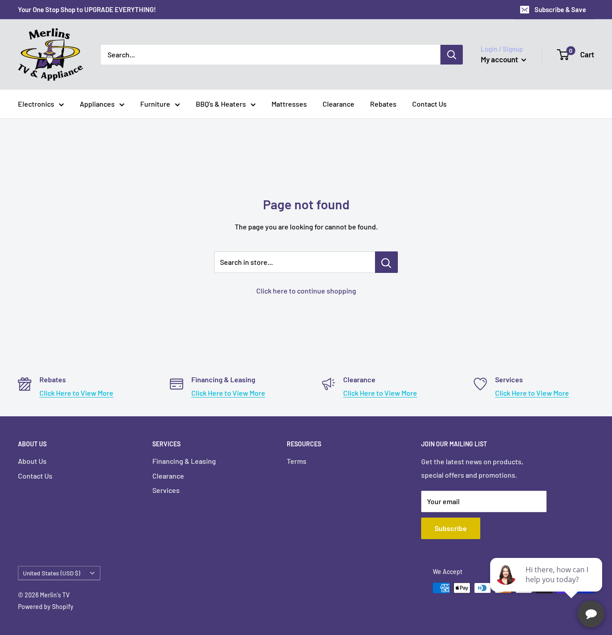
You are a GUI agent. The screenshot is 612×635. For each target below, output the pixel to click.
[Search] (451, 55)
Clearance (338, 103)
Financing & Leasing (184, 461)
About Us (32, 461)
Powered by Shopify (45, 606)
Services (166, 490)
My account (500, 59)
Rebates (383, 103)
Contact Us (429, 103)
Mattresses (289, 103)
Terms (296, 461)
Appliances (97, 103)
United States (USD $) (51, 573)
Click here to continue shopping (306, 290)
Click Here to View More (76, 393)
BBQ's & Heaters (221, 103)
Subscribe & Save (560, 9)
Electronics (36, 103)
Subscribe (451, 528)
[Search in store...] (386, 262)
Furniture (155, 103)
